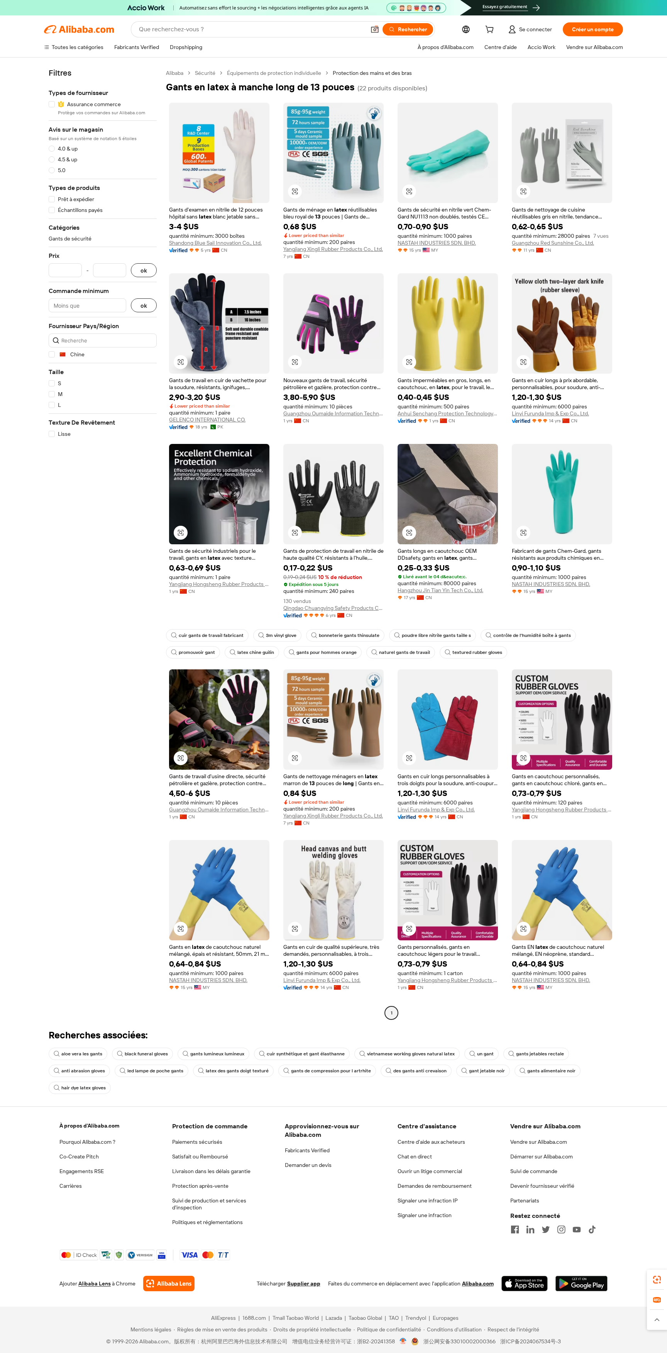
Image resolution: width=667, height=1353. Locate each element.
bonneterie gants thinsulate (349, 635)
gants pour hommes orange (326, 652)
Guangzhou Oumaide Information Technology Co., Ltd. (333, 413)
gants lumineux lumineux (217, 1054)
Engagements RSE (81, 1171)
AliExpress (223, 1318)
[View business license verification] (403, 1341)
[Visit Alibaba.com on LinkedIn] (530, 1229)
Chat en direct (415, 1156)
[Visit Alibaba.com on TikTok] (592, 1229)
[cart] (491, 30)
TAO (394, 1318)
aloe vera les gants (81, 1054)
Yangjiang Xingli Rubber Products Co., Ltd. (333, 249)
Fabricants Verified (307, 1150)
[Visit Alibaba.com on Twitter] (545, 1229)
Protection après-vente (200, 1186)
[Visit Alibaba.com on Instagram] (561, 1229)
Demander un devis (308, 1165)
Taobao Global (365, 1318)
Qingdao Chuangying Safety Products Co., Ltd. (333, 608)
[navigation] (103, 544)
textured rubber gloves (477, 652)
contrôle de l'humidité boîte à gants (532, 635)
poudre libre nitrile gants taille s (436, 635)
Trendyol (415, 1318)
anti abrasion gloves (83, 1071)
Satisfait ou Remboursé (200, 1156)
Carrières (70, 1186)
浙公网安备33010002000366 (459, 1341)
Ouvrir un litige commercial (430, 1171)
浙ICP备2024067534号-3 (530, 1341)
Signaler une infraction (425, 1215)
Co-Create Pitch (79, 1156)
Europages (446, 1318)
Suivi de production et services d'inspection (209, 1204)
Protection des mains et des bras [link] (372, 73)
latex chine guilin (255, 652)
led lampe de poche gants (155, 1071)
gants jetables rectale (540, 1054)
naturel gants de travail (404, 652)
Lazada (333, 1318)
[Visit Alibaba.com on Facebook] (515, 1229)
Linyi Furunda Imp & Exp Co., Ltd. (550, 413)
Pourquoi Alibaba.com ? (87, 1142)
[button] (374, 29)
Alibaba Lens (94, 1283)
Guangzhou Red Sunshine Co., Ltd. (553, 243)
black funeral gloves (146, 1054)
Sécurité (205, 73)
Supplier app (303, 1283)
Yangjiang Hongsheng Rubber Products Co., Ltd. (219, 584)
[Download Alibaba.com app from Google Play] (581, 1283)
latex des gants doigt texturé (237, 1071)
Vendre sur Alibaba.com (538, 1142)
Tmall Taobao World (296, 1318)
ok (144, 270)
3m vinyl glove (281, 635)
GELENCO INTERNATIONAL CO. (207, 420)
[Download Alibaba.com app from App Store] (524, 1283)
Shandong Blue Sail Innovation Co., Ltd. (215, 243)
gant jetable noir (487, 1071)
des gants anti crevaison (420, 1071)
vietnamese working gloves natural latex (411, 1054)
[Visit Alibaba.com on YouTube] (576, 1229)
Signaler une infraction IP (428, 1200)
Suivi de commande (533, 1171)
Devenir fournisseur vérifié (542, 1186)
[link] (657, 1280)
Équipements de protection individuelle (274, 73)
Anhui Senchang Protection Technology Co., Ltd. (448, 413)
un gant (485, 1054)
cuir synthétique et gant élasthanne (306, 1054)
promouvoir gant (197, 652)
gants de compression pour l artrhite (331, 1071)
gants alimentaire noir (551, 1071)
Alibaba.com (478, 1283)
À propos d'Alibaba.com (89, 1126)
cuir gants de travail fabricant (211, 635)
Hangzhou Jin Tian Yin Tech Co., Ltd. (440, 590)
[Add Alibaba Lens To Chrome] (169, 1283)
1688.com (254, 1318)
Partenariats (524, 1200)
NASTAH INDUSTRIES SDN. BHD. (437, 243)
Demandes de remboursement (435, 1186)
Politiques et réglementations (207, 1222)
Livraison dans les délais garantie (211, 1171)
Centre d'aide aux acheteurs (431, 1142)
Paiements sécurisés (197, 1142)
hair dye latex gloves (83, 1088)
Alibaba (174, 73)
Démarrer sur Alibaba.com (541, 1156)
